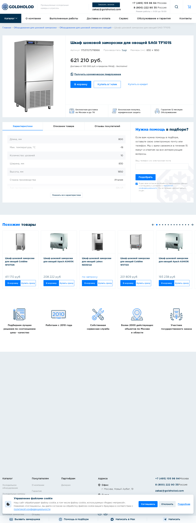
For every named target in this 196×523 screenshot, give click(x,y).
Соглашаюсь (148, 504)
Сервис (123, 18)
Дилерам (65, 485)
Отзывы (36, 514)
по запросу (90, 276)
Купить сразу (28, 283)
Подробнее (184, 504)
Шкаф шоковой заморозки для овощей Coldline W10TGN (19, 262)
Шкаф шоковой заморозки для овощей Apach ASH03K (174, 260)
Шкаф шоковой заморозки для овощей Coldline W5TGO (135, 262)
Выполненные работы (64, 18)
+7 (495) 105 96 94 (144, 3)
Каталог (9, 18)
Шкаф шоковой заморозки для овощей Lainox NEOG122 (96, 262)
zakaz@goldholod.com (106, 9)
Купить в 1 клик (107, 84)
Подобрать (146, 177)
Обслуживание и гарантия (154, 18)
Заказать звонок (106, 5)
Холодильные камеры (13, 494)
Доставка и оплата (98, 18)
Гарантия (37, 491)
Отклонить (167, 504)
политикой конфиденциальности (32, 509)
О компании (33, 18)
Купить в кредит (138, 84)
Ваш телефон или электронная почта (153, 161)
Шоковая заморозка (13, 514)
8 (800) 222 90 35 (145, 7)
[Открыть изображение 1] (33, 76)
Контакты (185, 18)
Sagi (124, 50)
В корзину (80, 84)
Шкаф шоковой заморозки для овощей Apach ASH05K (58, 260)
